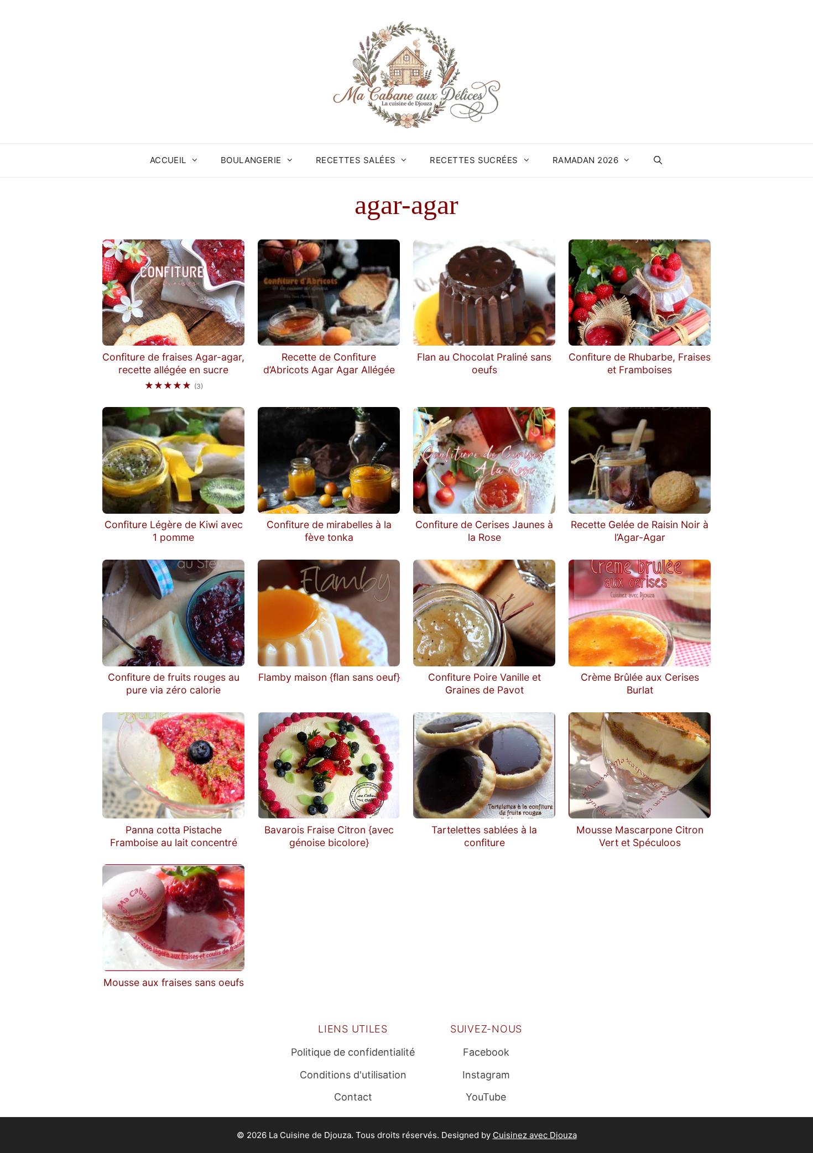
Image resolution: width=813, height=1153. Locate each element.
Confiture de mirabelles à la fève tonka (329, 531)
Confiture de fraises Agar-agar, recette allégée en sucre (173, 363)
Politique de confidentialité (353, 1052)
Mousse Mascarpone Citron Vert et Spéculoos (639, 836)
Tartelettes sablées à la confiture (484, 836)
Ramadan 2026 (585, 160)
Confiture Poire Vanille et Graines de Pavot (484, 683)
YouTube (486, 1097)
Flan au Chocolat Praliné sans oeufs (484, 363)
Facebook (486, 1052)
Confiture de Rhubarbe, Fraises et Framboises (640, 363)
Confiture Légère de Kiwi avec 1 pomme (174, 531)
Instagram (486, 1075)
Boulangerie (251, 160)
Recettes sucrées (474, 160)
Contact (353, 1097)
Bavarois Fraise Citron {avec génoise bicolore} (329, 836)
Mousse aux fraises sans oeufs (173, 982)
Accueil (168, 160)
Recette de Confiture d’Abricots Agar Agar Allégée (329, 363)
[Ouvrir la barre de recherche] (658, 160)
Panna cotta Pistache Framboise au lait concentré (173, 836)
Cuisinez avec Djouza (535, 1135)
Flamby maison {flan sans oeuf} (329, 677)
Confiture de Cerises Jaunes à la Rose (484, 531)
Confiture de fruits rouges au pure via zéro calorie (173, 683)
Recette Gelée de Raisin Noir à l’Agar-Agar (639, 531)
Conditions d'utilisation (353, 1075)
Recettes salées (356, 160)
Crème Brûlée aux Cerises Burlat (640, 683)
